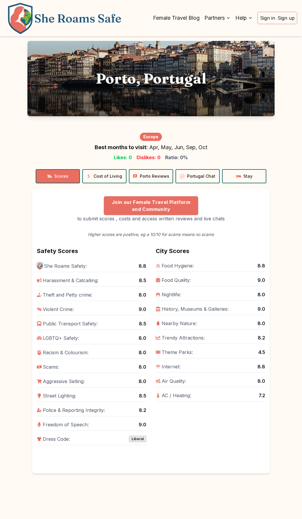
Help (241, 18)
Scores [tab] (61, 176)
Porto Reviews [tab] (154, 176)
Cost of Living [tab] (107, 176)
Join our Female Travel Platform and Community (151, 205)
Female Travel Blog (176, 18)
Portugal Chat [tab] (201, 176)
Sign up (286, 18)
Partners (214, 18)
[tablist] (151, 176)
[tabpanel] (151, 331)
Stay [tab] (247, 176)
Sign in (267, 18)
